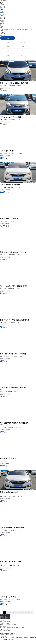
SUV (7, 50)
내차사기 (2, 30)
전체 (8, 38)
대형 (23, 46)
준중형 (23, 42)
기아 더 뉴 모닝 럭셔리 (8, 458)
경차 (23, 38)
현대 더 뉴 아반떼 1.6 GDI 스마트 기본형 (14, 83)
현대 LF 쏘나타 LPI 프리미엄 (10, 184)
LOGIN (1, 2)
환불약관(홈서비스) (5, 621)
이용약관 (2, 620)
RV (23, 50)
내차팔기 (2, 11)
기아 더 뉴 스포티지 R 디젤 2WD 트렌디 (14, 286)
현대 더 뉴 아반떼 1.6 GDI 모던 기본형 (13, 252)
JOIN (1, 3)
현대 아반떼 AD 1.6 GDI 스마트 (10, 561)
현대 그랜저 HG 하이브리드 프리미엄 (13, 354)
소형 (8, 42)
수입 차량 (2, 8)
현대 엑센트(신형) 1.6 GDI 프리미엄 (12, 527)
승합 (8, 55)
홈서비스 (2, 14)
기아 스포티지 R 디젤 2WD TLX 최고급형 (14, 423)
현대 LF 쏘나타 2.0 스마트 (9, 218)
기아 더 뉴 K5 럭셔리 (7, 151)
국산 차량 (2, 6)
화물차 (23, 55)
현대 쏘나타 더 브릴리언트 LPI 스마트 (13, 387)
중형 (8, 46)
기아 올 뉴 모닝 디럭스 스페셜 (10, 117)
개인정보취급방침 (4, 623)
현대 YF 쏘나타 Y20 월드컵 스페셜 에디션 (14, 320)
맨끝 (31, 612)
